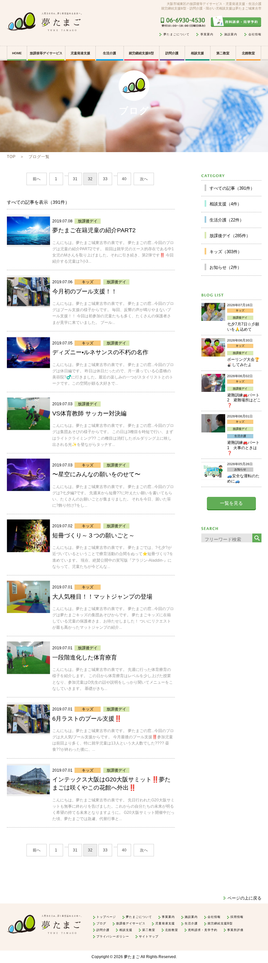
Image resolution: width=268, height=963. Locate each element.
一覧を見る (231, 503)
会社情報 (254, 34)
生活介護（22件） (226, 220)
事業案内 (206, 34)
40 (124, 179)
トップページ (106, 917)
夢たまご (132, 956)
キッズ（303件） (225, 251)
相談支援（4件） (225, 203)
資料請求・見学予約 (202, 930)
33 (105, 179)
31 (75, 179)
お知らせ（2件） (225, 267)
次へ (144, 179)
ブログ (101, 923)
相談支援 (197, 53)
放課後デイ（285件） (229, 235)
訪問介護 (171, 53)
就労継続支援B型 (141, 53)
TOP (11, 156)
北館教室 (248, 53)
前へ (37, 179)
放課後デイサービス (130, 923)
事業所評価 (235, 930)
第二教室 (222, 53)
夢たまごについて (176, 34)
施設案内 (230, 34)
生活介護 (109, 53)
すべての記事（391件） (232, 188)
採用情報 (236, 917)
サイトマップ (149, 936)
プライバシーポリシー (112, 936)
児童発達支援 (165, 923)
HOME (17, 53)
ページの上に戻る (244, 898)
